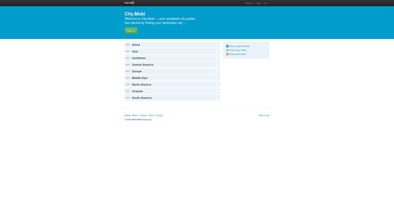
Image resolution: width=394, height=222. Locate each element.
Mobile (128, 115)
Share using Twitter (238, 50)
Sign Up (249, 3)
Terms (151, 115)
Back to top (264, 115)
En (265, 3)
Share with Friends (237, 54)
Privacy (159, 115)
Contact (143, 115)
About (135, 115)
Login (258, 3)
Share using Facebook (239, 46)
